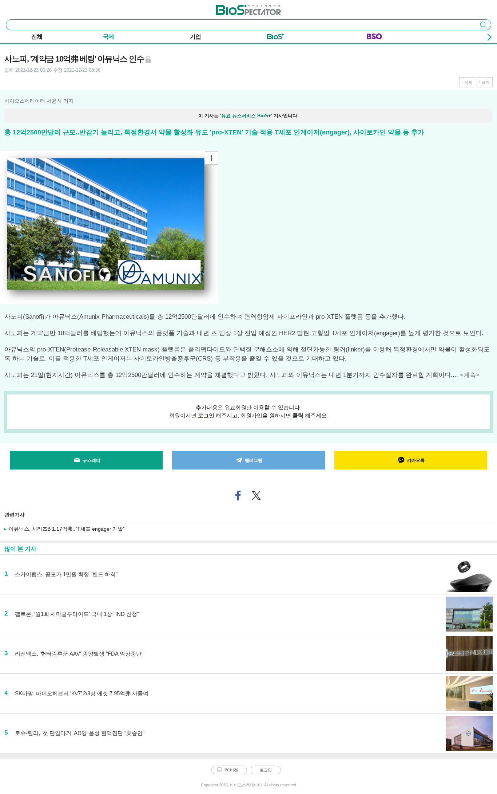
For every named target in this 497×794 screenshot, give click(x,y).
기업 (195, 37)
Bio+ (275, 38)
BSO (374, 38)
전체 (36, 37)
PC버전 (231, 770)
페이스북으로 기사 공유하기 (238, 495)
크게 (486, 82)
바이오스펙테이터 (236, 8)
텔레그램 (253, 460)
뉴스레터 (91, 460)
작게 (468, 82)
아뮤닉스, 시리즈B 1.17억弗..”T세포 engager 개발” (67, 529)
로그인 (206, 415)
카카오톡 (416, 460)
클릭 (298, 415)
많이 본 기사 (20, 549)
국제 (108, 37)
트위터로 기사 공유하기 (256, 495)
